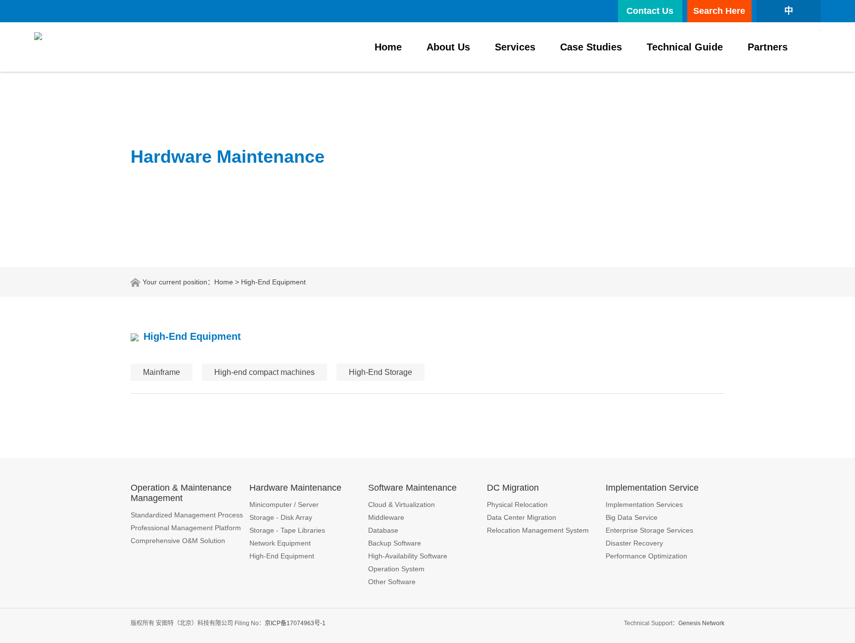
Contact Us (649, 11)
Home (388, 47)
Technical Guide (685, 47)
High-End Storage (380, 372)
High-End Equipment (281, 556)
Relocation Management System (538, 530)
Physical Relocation (517, 504)
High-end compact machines (264, 372)
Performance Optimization (646, 556)
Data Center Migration (521, 517)
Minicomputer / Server (284, 504)
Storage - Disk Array (280, 517)
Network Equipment (280, 543)
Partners (768, 47)
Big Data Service (632, 517)
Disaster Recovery (634, 543)
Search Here (719, 11)
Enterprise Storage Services (649, 530)
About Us (448, 47)
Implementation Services (644, 504)
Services (515, 47)
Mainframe (161, 372)
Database (383, 530)
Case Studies (591, 47)
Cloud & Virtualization (401, 504)
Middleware (386, 517)
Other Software (392, 582)
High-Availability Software (407, 556)
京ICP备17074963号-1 (295, 623)
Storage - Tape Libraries (287, 530)
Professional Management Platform (186, 528)
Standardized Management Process (187, 515)
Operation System (396, 569)
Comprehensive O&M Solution (178, 541)
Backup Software (394, 543)
